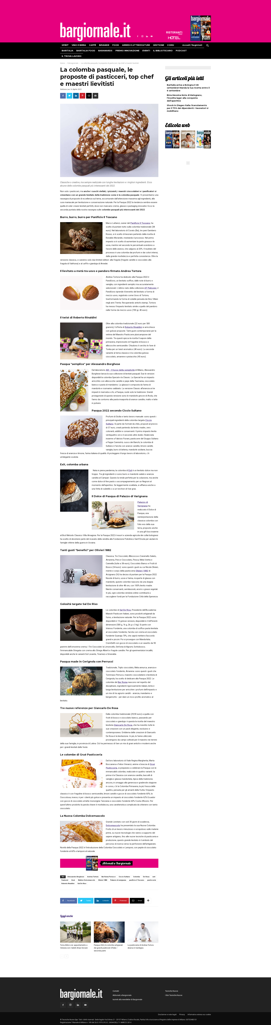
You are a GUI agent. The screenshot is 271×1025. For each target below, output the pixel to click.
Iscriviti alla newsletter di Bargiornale (127, 999)
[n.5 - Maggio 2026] (204, 140)
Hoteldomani (174, 38)
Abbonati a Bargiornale (116, 863)
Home (62, 63)
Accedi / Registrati (192, 45)
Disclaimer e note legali (167, 1015)
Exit (130, 470)
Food (115, 45)
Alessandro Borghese (75, 877)
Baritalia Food (85, 50)
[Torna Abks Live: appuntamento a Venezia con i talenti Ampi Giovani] (75, 932)
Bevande (104, 45)
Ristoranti (174, 33)
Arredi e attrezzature (136, 45)
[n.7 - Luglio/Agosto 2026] (200, 29)
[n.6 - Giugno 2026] (188, 140)
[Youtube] (151, 36)
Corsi (170, 45)
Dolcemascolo (113, 825)
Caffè (92, 45)
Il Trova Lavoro (71, 56)
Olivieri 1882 (142, 571)
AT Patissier (150, 288)
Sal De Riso (125, 610)
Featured (64, 880)
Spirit (65, 45)
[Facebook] (138, 36)
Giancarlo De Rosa (123, 725)
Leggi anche (66, 916)
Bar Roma (122, 682)
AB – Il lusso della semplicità (120, 370)
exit (153, 877)
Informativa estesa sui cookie (199, 1015)
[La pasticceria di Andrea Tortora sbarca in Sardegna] (143, 932)
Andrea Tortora (92, 877)
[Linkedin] (147, 36)
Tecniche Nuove (171, 991)
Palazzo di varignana (118, 880)
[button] (207, 46)
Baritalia (67, 50)
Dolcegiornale (72, 63)
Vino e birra (79, 45)
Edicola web (177, 125)
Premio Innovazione (127, 50)
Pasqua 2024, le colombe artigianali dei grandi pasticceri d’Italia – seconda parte (108, 948)
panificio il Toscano (136, 880)
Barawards (105, 50)
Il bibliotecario (163, 50)
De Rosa (146, 877)
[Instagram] (142, 36)
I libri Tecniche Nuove (173, 995)
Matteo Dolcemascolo (86, 880)
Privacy (182, 1015)
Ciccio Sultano (124, 877)
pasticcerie (151, 880)
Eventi (146, 50)
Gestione (158, 45)
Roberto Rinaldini (133, 327)
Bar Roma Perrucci (108, 877)
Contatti (116, 991)
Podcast (181, 50)
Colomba (136, 877)
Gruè (73, 880)
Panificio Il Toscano (140, 223)
